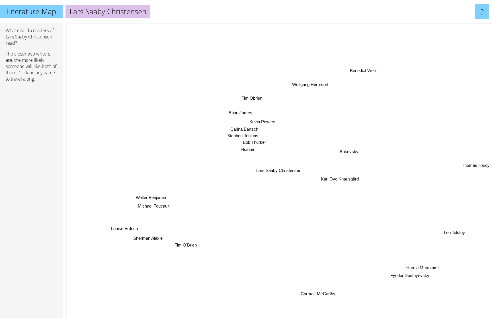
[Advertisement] (31, 173)
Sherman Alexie (148, 238)
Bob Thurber (254, 142)
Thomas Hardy (476, 165)
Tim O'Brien (186, 245)
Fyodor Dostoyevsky (410, 275)
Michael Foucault (153, 205)
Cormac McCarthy (318, 293)
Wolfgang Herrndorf (310, 84)
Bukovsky (349, 151)
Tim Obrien (251, 98)
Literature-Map (31, 11)
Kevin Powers (262, 121)
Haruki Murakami (422, 267)
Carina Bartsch (244, 129)
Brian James (240, 112)
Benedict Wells (363, 70)
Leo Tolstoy (454, 232)
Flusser (248, 149)
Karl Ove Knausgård (340, 178)
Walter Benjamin (151, 196)
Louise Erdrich (124, 228)
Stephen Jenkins (242, 135)
